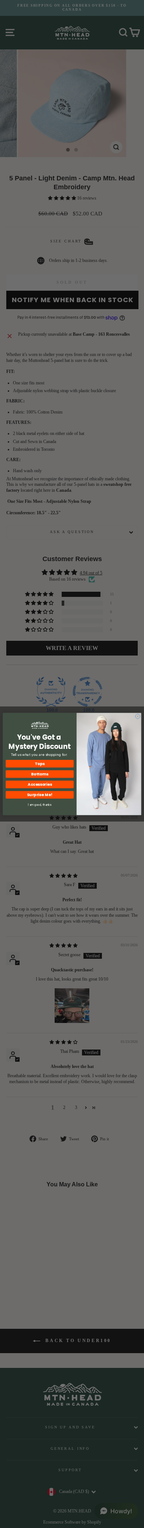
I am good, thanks (39, 804)
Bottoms (39, 774)
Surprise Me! (39, 795)
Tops (39, 764)
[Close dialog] (137, 716)
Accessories (40, 784)
